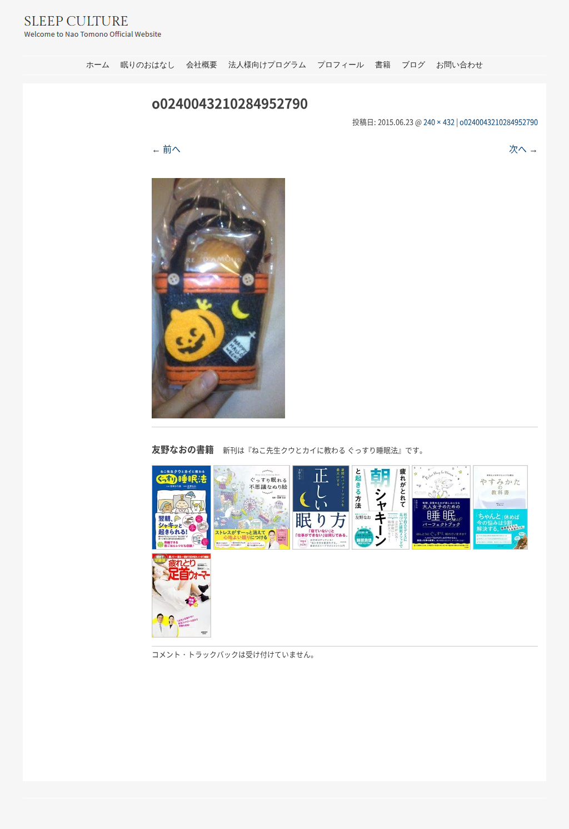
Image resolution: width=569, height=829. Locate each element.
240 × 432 (439, 121)
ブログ (413, 65)
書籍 (383, 65)
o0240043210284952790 (499, 121)
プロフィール (340, 65)
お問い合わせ (459, 65)
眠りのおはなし (148, 65)
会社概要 (201, 65)
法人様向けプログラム (267, 65)
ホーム (97, 65)
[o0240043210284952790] (218, 414)
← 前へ (166, 148)
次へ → (523, 148)
